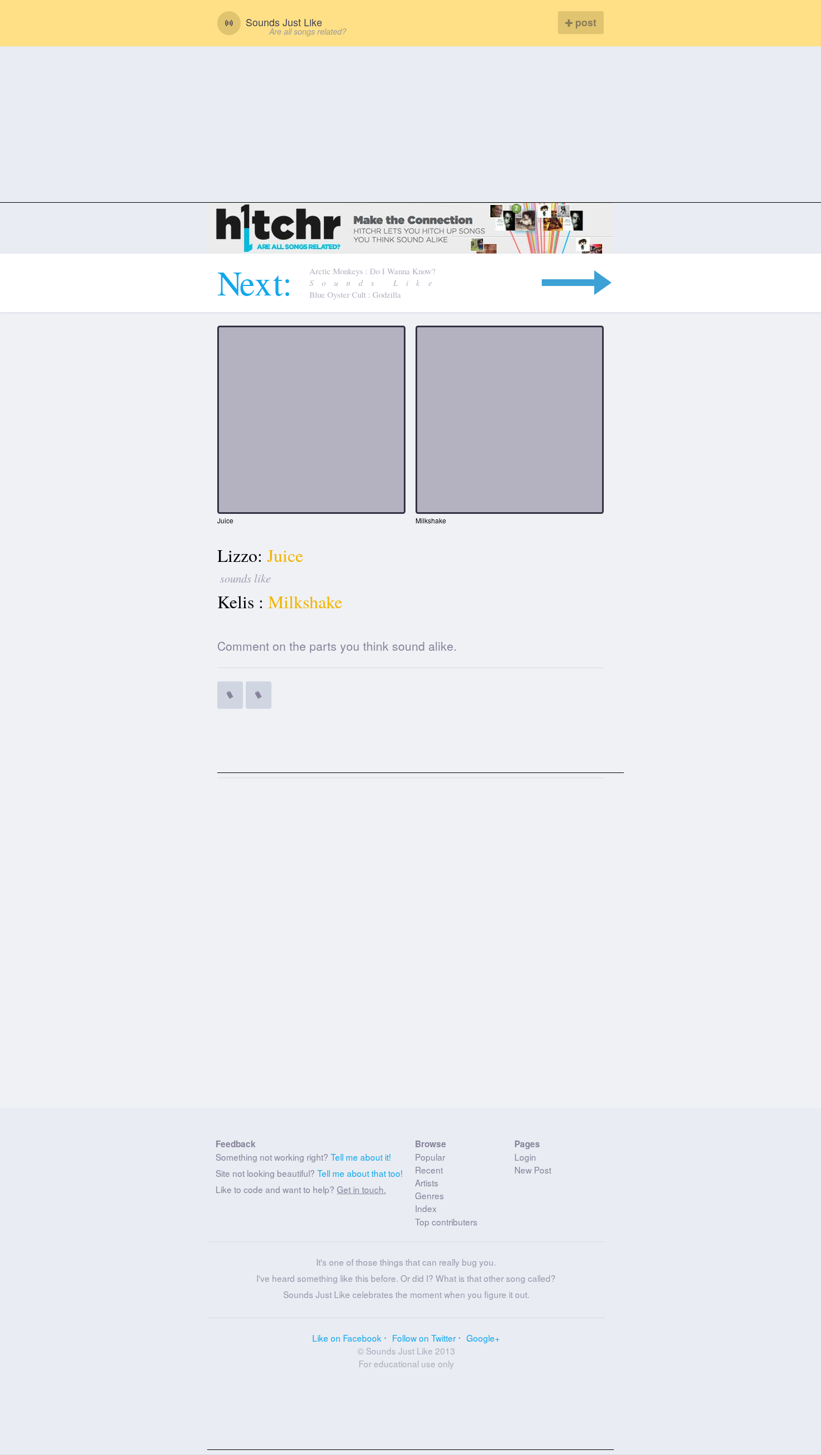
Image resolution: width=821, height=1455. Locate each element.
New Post (532, 1169)
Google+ (483, 1338)
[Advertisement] (410, 124)
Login (525, 1157)
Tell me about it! (361, 1157)
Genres (429, 1195)
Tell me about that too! (360, 1173)
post (584, 22)
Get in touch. (361, 1189)
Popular (430, 1157)
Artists (426, 1182)
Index (426, 1208)
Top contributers (446, 1221)
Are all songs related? (307, 31)
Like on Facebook (346, 1338)
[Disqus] (410, 947)
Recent (429, 1169)
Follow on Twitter (424, 1338)
